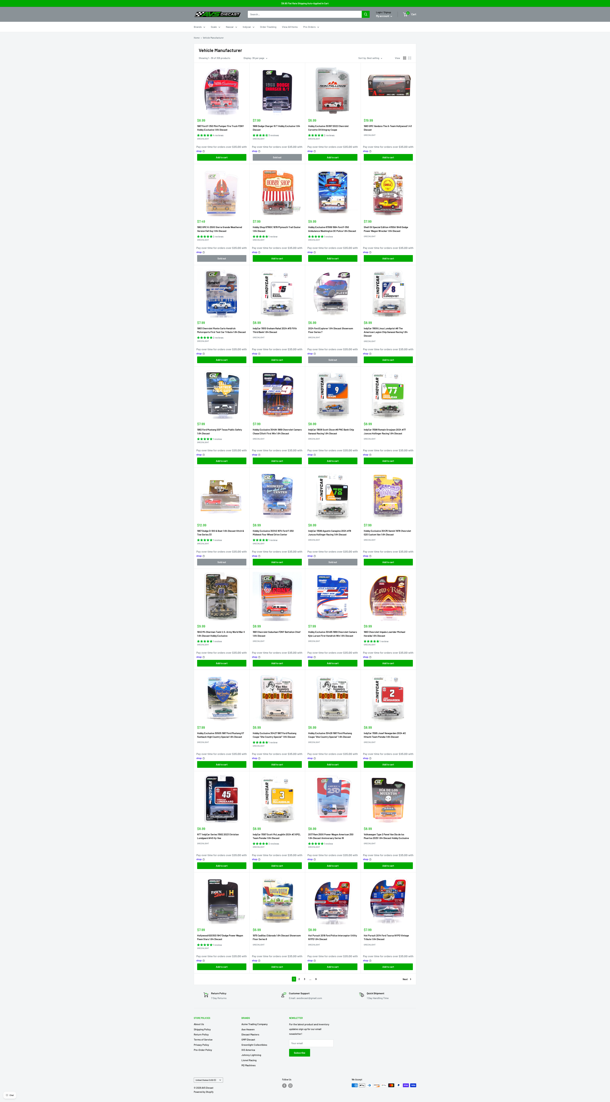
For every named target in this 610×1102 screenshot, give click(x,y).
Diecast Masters (250, 1034)
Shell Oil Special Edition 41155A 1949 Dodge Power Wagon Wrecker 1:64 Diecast (386, 229)
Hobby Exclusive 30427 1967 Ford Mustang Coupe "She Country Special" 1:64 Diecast (274, 735)
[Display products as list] (409, 58)
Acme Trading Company (254, 1024)
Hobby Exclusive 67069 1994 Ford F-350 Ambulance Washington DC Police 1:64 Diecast (332, 229)
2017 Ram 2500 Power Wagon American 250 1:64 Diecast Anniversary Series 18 (330, 836)
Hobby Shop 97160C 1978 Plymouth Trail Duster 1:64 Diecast (277, 229)
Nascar (230, 26)
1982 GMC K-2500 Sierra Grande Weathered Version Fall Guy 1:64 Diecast (219, 229)
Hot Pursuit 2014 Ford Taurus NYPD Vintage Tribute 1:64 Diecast (386, 937)
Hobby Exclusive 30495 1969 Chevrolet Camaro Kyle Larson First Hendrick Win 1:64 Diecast (332, 633)
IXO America (248, 1049)
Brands (198, 26)
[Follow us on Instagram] (290, 1085)
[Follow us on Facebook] (284, 1085)
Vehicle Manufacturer (213, 37)
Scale (214, 26)
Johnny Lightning (251, 1054)
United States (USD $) (206, 1080)
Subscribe (299, 1052)
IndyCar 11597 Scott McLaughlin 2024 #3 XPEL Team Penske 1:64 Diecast (277, 836)
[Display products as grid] (404, 58)
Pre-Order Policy (203, 1049)
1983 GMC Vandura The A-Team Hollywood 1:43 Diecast (388, 128)
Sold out (277, 157)
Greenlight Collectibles (254, 1044)
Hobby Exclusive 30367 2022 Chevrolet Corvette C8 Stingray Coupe (328, 128)
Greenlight (203, 138)
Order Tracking (268, 26)
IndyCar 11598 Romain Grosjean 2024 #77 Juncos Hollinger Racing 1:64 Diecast (385, 431)
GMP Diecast (248, 1039)
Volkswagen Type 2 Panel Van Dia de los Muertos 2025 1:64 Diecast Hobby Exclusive (386, 836)
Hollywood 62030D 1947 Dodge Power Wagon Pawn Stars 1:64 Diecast (220, 937)
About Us (199, 1024)
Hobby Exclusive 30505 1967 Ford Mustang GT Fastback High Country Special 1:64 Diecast (220, 735)
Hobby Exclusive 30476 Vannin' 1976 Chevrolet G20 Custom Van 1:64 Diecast (387, 532)
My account (383, 15)
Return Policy (201, 1034)
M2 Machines (248, 1065)
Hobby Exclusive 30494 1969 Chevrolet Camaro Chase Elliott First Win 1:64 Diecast (277, 431)
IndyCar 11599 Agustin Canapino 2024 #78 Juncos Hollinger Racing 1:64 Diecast (329, 532)
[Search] (366, 14)
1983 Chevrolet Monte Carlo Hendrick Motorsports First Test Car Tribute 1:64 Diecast (221, 330)
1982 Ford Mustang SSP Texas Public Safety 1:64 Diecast (219, 431)
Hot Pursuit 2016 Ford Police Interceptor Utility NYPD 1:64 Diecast (332, 937)
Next (405, 979)
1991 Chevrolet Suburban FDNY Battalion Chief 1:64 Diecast (277, 633)
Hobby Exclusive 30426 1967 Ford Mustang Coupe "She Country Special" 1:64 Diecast (330, 735)
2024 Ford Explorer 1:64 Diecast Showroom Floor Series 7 (330, 330)
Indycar (247, 26)
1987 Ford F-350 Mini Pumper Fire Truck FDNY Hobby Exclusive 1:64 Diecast (220, 128)
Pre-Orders (309, 26)
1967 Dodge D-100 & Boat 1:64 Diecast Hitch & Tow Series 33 (220, 532)
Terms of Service (203, 1039)
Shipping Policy (202, 1029)
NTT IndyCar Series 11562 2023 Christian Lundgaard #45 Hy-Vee (218, 836)
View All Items (290, 26)
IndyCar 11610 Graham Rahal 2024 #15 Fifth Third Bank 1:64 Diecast (275, 330)
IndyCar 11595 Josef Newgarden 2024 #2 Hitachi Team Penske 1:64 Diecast (385, 735)
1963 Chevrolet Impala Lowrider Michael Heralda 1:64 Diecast (384, 633)
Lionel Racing (249, 1060)
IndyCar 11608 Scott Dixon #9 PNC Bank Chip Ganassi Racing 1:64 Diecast (331, 431)
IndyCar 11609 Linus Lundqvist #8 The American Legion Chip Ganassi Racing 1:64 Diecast (386, 332)
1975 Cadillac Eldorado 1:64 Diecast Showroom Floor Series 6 (277, 937)
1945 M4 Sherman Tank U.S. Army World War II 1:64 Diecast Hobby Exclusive (221, 633)
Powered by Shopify (204, 1092)
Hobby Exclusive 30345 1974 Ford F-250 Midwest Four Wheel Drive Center (273, 532)
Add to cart (222, 157)
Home (197, 37)
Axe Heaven (248, 1029)
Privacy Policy (201, 1044)
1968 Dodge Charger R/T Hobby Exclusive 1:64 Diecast (276, 128)
